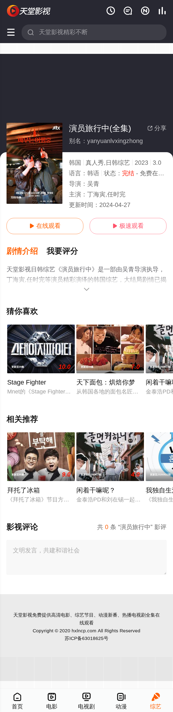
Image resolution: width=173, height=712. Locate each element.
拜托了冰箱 (23, 490)
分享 (156, 128)
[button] (27, 251)
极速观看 (128, 225)
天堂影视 (22, 615)
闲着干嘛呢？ (96, 490)
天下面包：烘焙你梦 (105, 382)
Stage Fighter (26, 382)
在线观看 (45, 225)
